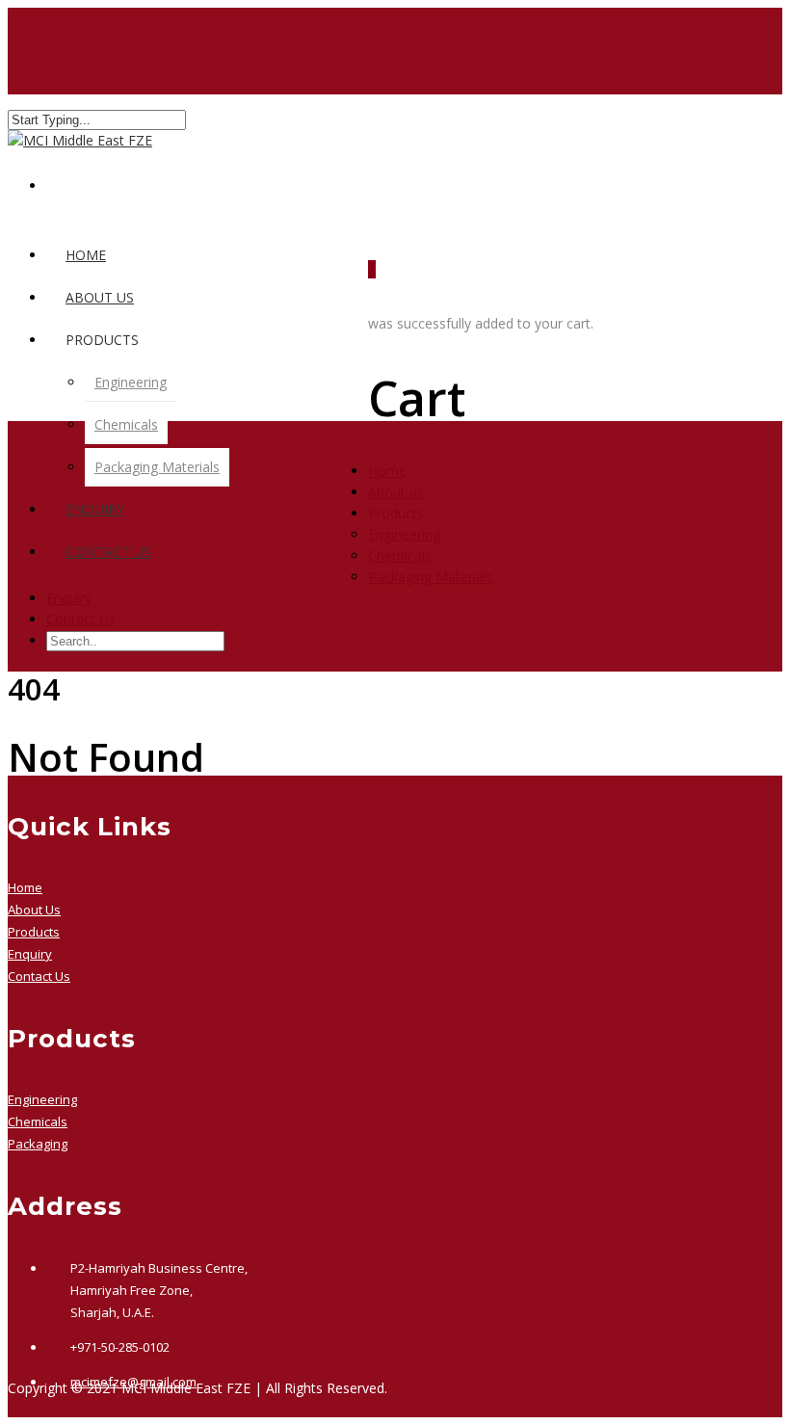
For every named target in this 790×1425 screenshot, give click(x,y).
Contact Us (108, 551)
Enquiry (95, 509)
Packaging (37, 1143)
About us (100, 297)
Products (34, 931)
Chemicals (126, 424)
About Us (34, 909)
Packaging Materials (157, 467)
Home (86, 255)
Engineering (130, 382)
